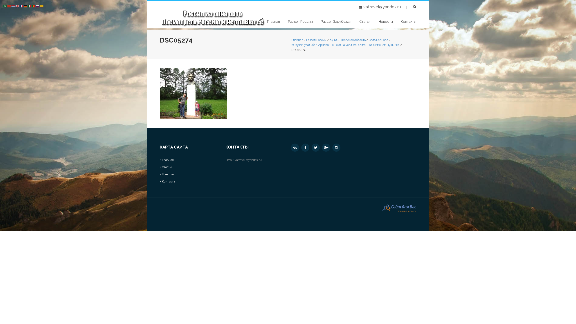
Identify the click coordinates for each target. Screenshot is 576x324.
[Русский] (38, 5)
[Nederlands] (13, 5)
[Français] (22, 5)
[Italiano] (30, 5)
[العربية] (5, 5)
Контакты (408, 22)
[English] (18, 5)
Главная (273, 22)
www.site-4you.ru (407, 210)
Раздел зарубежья (336, 22)
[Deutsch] (26, 5)
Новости (386, 22)
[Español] (42, 5)
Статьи (365, 22)
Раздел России (300, 22)
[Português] (34, 5)
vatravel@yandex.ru (382, 6)
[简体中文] (9, 5)
